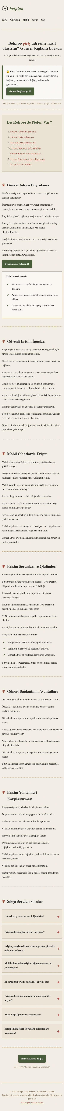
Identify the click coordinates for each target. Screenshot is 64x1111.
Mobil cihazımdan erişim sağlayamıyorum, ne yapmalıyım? (28, 965)
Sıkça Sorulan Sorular (21, 164)
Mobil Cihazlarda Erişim (22, 142)
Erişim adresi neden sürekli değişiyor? (24, 932)
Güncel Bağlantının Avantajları (25, 153)
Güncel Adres (37, 1102)
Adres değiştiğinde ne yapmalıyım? (22, 1014)
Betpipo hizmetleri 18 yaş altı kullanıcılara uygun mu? (26, 1031)
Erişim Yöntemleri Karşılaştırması (27, 159)
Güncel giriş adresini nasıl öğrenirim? (24, 916)
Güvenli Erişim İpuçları (22, 137)
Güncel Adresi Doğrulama (23, 131)
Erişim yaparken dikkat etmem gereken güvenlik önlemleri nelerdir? (29, 948)
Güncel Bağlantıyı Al (20, 91)
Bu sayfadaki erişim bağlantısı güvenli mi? (26, 981)
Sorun (35, 20)
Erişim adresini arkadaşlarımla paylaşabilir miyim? (27, 998)
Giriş (4, 20)
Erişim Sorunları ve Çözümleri (25, 148)
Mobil (26, 20)
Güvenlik (15, 20)
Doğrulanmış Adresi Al (17, 263)
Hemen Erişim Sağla (32, 1058)
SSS (43, 20)
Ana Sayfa (25, 1102)
